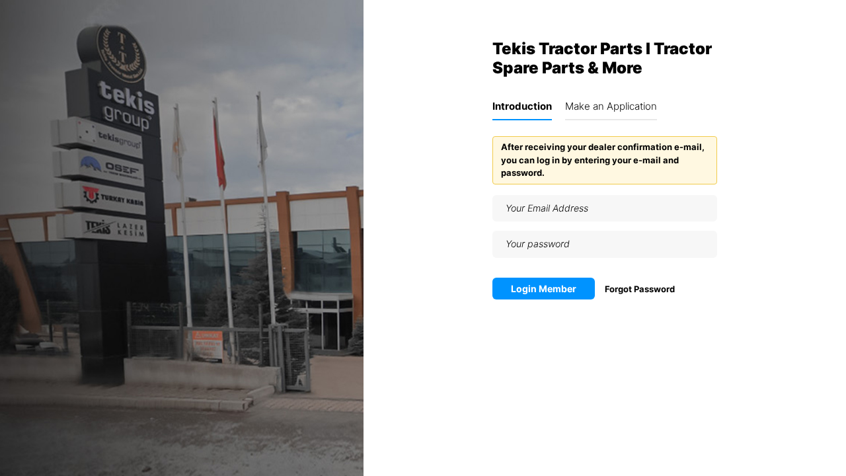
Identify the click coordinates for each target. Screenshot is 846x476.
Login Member (543, 288)
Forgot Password (640, 289)
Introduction (522, 106)
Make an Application (611, 106)
